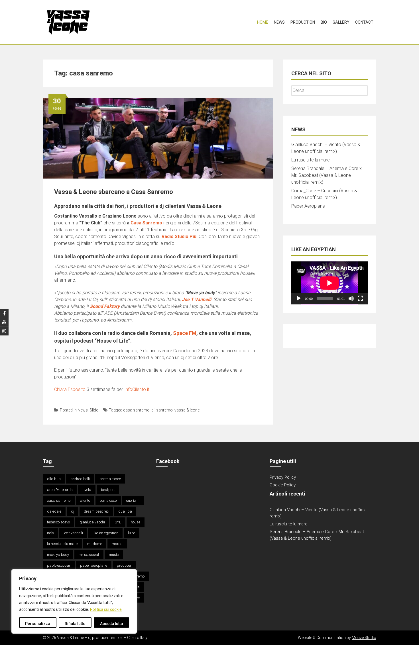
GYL (118, 522)
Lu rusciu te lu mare (310, 160)
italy (50, 533)
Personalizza (37, 623)
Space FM (184, 333)
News (279, 22)
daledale (54, 511)
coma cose (108, 500)
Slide (94, 410)
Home (262, 22)
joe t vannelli (73, 533)
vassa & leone (187, 410)
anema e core (110, 479)
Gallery (341, 22)
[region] (74, 601)
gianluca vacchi (92, 522)
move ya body (58, 554)
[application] (329, 282)
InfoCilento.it (136, 389)
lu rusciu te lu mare (62, 544)
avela (86, 490)
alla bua (54, 479)
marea (117, 544)
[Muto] (351, 298)
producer (124, 565)
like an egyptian (105, 533)
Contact (364, 22)
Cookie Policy (283, 485)
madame (94, 544)
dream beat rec (96, 511)
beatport (108, 490)
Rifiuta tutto (75, 623)
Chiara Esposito (70, 389)
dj (152, 410)
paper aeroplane (93, 565)
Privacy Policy (283, 477)
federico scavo (58, 522)
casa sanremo (136, 410)
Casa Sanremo (146, 223)
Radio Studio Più (179, 236)
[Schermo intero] (360, 298)
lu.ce (131, 533)
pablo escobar (58, 565)
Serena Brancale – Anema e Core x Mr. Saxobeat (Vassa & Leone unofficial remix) (326, 175)
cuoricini (132, 500)
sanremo (164, 410)
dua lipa (125, 511)
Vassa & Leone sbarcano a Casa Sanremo (113, 191)
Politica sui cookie (106, 609)
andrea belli (80, 479)
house (135, 522)
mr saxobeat (89, 554)
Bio (324, 22)
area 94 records (60, 490)
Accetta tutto (111, 623)
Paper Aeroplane (308, 206)
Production (302, 22)
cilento (85, 500)
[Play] (299, 298)
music (114, 554)
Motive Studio (364, 637)
